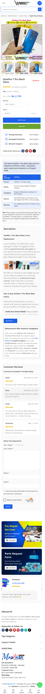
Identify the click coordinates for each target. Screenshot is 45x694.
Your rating (8, 445)
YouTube (30, 346)
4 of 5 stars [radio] (21, 445)
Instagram (8, 348)
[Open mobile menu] (4, 3)
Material (5, 101)
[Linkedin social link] (22, 630)
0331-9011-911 (20, 677)
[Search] (39, 9)
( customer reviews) (19, 87)
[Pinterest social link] (18, 630)
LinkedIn (34, 348)
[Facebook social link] (22, 150)
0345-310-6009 (7, 677)
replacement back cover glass (21, 249)
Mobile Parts (12, 16)
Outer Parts (23, 16)
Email (6, 482)
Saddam (18, 579)
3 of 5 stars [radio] (19, 445)
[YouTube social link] (30, 150)
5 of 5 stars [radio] (23, 445)
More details (34, 144)
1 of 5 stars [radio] (16, 445)
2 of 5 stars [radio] (18, 445)
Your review (9, 448)
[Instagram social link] (26, 150)
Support (5, 642)
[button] (3, 40)
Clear (34, 113)
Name (6, 473)
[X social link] (6, 630)
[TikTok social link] (34, 150)
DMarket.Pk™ (11, 684)
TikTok (15, 348)
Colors (5, 109)
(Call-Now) (18, 672)
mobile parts (25, 353)
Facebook (11, 351)
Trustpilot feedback (18, 341)
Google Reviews (10, 343)
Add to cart (22, 120)
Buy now (22, 126)
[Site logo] (22, 3)
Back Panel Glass (36, 16)
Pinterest (27, 348)
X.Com (20, 348)
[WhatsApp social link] (25, 630)
